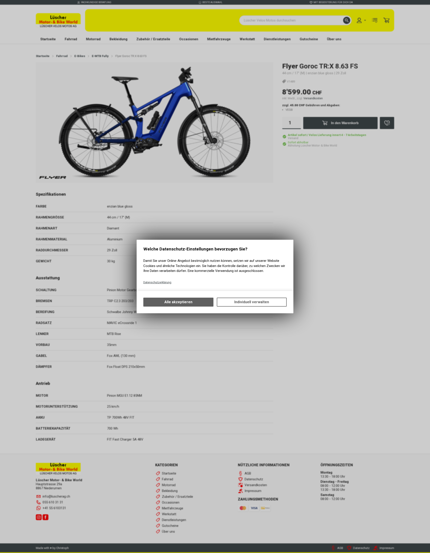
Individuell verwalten (251, 302)
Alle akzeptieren (178, 302)
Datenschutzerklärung (157, 282)
